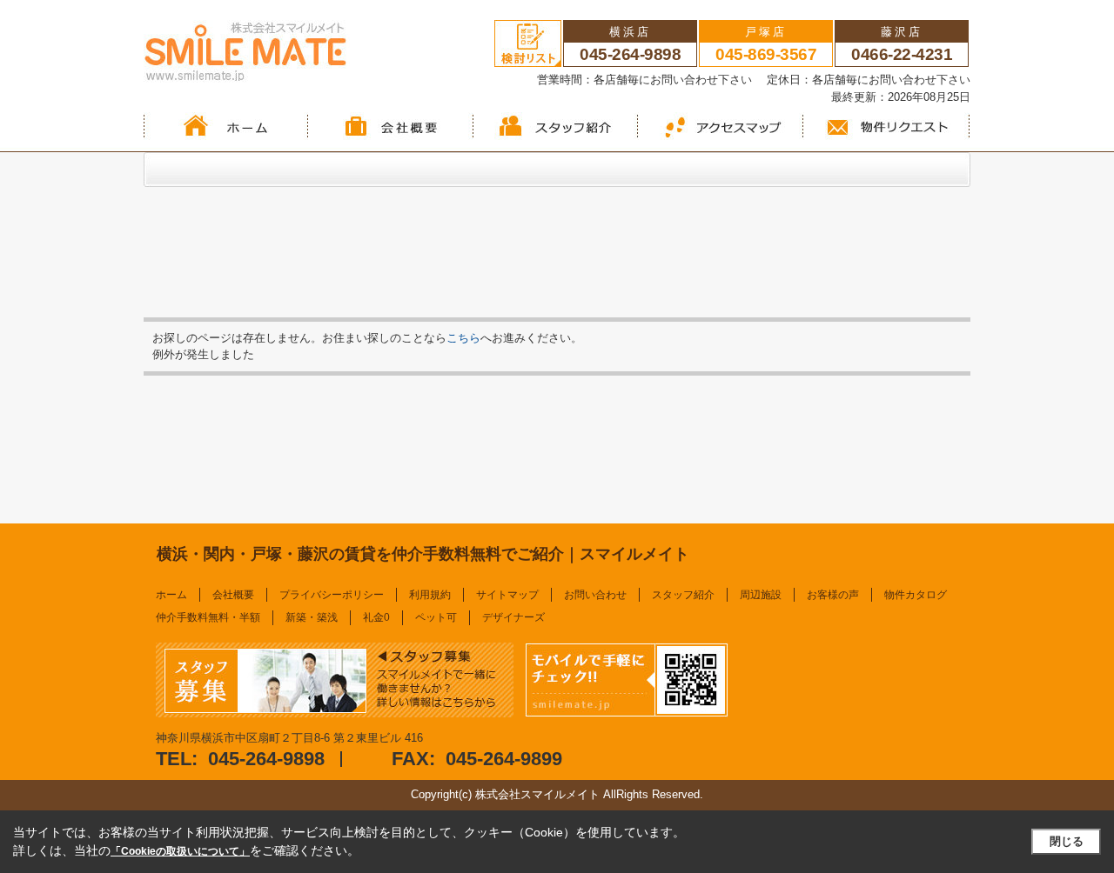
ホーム (171, 595)
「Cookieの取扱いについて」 (180, 851)
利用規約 (430, 595)
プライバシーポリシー (331, 595)
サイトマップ (507, 595)
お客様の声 (833, 595)
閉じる (1067, 841)
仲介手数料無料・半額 (208, 617)
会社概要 (233, 595)
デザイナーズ (513, 617)
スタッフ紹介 (683, 595)
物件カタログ (915, 595)
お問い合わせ (595, 595)
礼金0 (376, 617)
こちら (463, 337)
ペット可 (436, 617)
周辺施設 (761, 595)
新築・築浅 (311, 617)
